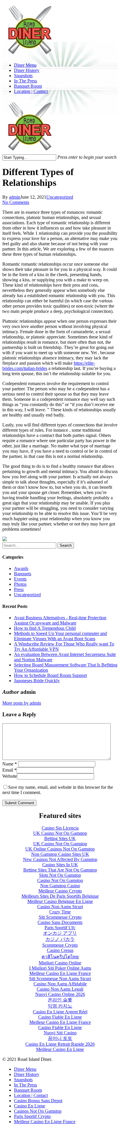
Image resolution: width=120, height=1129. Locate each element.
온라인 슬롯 (60, 999)
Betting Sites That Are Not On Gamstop (60, 869)
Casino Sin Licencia (60, 827)
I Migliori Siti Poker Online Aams (60, 968)
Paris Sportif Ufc (60, 927)
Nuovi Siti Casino (60, 1032)
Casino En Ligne (29, 1105)
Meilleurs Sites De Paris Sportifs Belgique (60, 896)
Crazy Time (60, 911)
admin (14, 197)
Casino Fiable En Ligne (60, 1017)
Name (9, 763)
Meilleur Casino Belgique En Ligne (60, 901)
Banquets (22, 573)
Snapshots (23, 1079)
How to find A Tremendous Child (45, 628)
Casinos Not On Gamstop (37, 1111)
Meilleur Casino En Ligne (60, 1049)
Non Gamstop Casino (60, 885)
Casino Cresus (60, 950)
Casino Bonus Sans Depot (38, 1100)
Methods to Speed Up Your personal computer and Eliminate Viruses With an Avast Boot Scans (60, 636)
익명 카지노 (60, 1005)
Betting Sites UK (60, 838)
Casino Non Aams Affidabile (60, 983)
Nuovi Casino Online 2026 (60, 994)
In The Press (25, 1084)
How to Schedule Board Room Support (50, 675)
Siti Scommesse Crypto (60, 917)
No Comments (15, 202)
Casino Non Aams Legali (60, 989)
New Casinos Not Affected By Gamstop (60, 859)
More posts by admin (21, 703)
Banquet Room (28, 1090)
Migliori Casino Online (60, 962)
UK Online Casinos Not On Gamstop (60, 848)
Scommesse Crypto (60, 945)
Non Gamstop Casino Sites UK (60, 854)
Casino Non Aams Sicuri (60, 906)
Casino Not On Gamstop (60, 880)
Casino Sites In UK (60, 864)
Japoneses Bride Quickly (37, 680)
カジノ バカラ (60, 939)
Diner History (26, 1074)
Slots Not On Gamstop (60, 875)
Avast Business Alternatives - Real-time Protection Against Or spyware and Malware (60, 620)
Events (20, 578)
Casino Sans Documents (60, 922)
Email (9, 770)
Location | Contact (31, 1095)
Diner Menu (25, 1069)
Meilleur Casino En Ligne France (60, 973)
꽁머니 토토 (60, 1038)
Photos (20, 584)
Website (9, 776)
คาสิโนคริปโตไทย (60, 956)
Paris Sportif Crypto (32, 1116)
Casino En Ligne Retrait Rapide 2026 (60, 1044)
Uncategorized (59, 197)
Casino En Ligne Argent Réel (60, 1011)
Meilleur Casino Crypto (60, 890)
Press (19, 589)
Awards (21, 568)
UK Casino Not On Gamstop (60, 833)
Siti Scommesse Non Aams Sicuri (60, 978)
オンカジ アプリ (60, 933)
